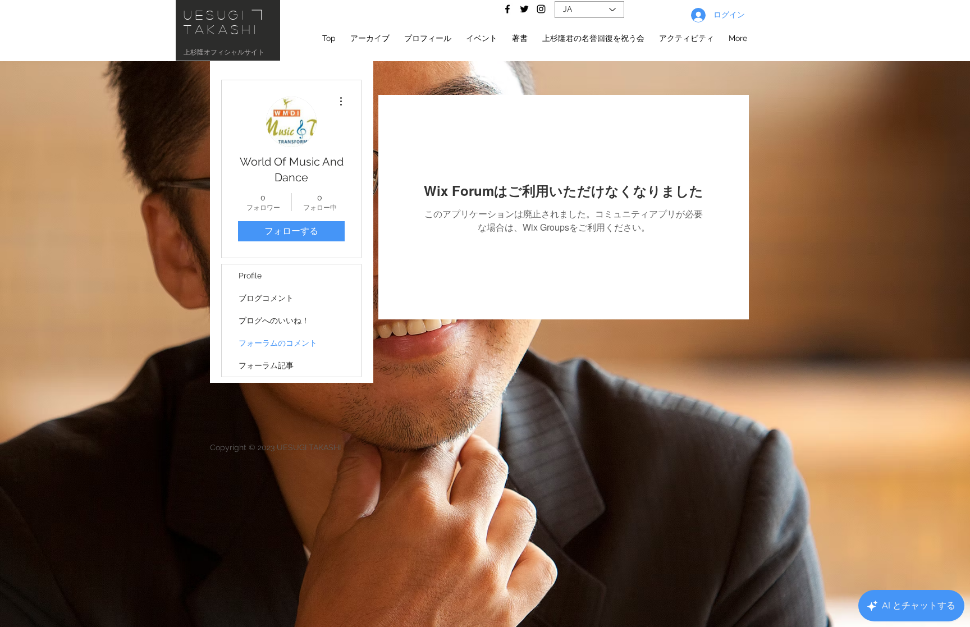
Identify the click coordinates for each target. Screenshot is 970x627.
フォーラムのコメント (278, 342)
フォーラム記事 (266, 365)
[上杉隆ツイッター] (524, 9)
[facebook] (507, 9)
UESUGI (216, 14)
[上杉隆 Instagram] (541, 9)
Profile (250, 275)
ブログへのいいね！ (274, 320)
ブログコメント (266, 298)
